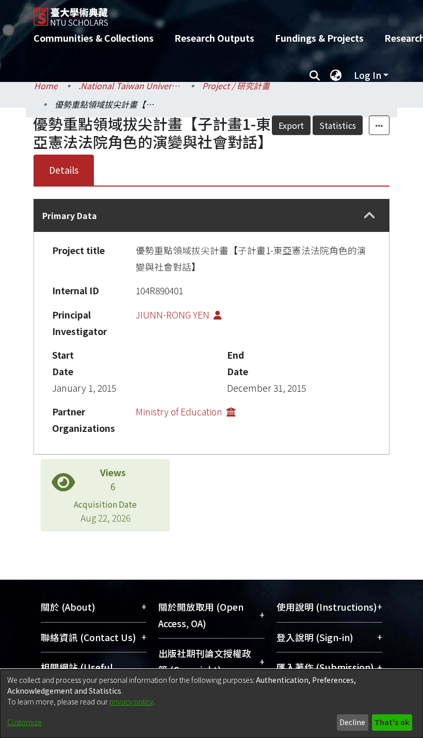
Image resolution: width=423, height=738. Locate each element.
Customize (24, 722)
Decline (352, 722)
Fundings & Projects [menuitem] (319, 37)
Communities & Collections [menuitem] (94, 37)
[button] (369, 215)
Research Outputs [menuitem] (214, 37)
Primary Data (69, 215)
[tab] (211, 215)
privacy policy (131, 701)
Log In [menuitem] (367, 75)
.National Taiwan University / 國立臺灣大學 (130, 85)
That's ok (392, 722)
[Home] (219, 13)
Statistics (337, 125)
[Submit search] (314, 75)
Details (63, 169)
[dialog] (211, 703)
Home (46, 85)
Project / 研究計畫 (236, 85)
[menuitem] (336, 75)
